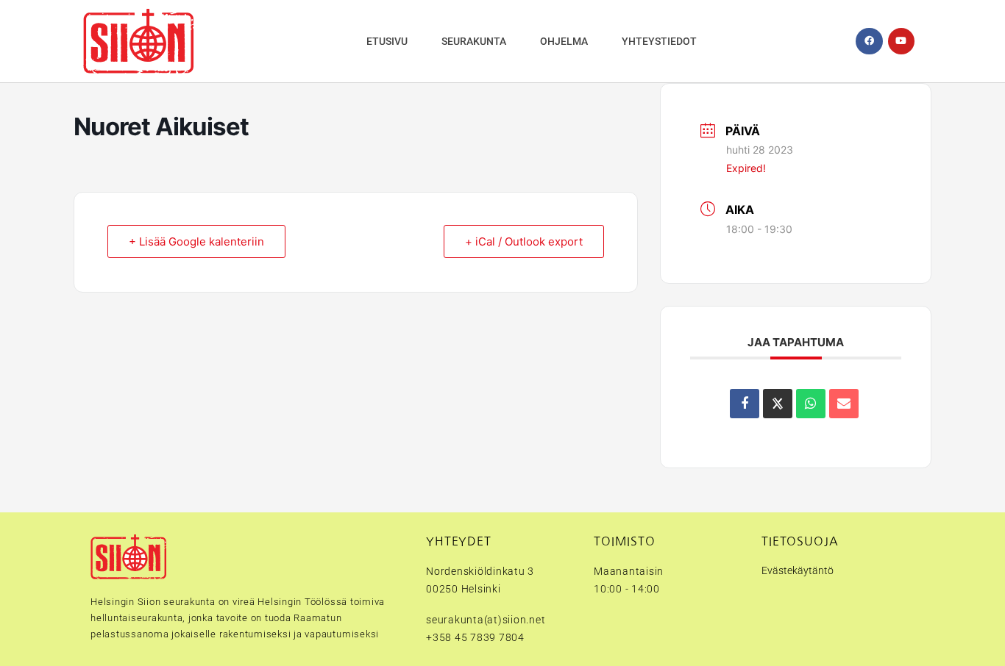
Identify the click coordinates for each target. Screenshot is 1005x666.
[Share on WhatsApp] (810, 403)
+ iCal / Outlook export (524, 241)
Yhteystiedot (659, 41)
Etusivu (387, 41)
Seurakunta (473, 41)
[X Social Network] (777, 403)
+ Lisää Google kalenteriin (196, 241)
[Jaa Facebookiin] (744, 403)
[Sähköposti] (844, 403)
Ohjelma (564, 41)
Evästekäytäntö (797, 570)
